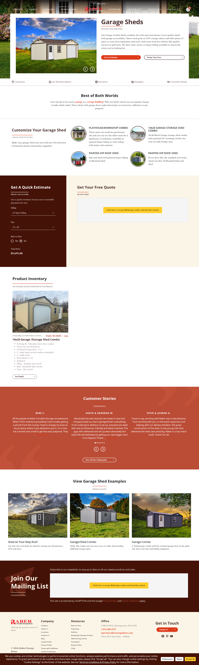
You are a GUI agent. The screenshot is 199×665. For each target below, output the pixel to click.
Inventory (103, 81)
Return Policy (76, 645)
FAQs (73, 648)
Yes (16, 241)
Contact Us (45, 635)
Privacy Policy (110, 600)
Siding (13, 208)
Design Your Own (154, 57)
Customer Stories (178, 81)
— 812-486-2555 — (99, 3)
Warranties (75, 642)
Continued (41, 434)
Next (92, 69)
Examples (139, 81)
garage (79, 102)
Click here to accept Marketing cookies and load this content (133, 210)
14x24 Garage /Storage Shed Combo (36, 339)
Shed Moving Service (79, 638)
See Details (19, 376)
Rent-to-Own (76, 625)
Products (44, 625)
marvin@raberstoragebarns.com (117, 633)
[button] (17, 9)
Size (12, 222)
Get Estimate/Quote (61, 81)
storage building (95, 102)
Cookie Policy (46, 642)
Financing (75, 629)
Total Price (15, 249)
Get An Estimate (110, 57)
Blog (43, 638)
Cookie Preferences (48, 651)
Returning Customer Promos (82, 635)
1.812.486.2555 (108, 629)
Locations (45, 632)
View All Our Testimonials (96, 460)
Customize (19, 81)
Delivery (74, 632)
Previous (85, 69)
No (25, 241)
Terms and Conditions (49, 648)
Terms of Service (130, 600)
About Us (44, 629)
